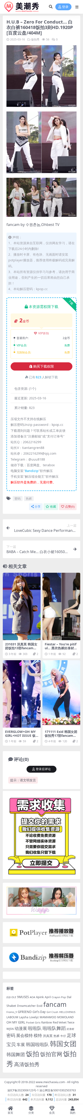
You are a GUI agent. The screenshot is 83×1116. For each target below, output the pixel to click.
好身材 (70, 1029)
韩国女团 (63, 1043)
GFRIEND (25, 1012)
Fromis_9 (11, 1012)
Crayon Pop (59, 997)
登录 (65, 7)
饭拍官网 (51, 1054)
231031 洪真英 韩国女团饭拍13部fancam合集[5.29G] (21, 648)
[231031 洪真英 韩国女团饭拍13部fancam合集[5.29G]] (22, 606)
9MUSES (23, 997)
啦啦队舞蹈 (54, 1028)
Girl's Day (39, 1012)
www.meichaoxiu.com (50, 1082)
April (48, 997)
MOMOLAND (65, 1017)
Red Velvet (59, 1022)
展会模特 (24, 1035)
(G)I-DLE (11, 997)
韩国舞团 (15, 1054)
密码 (18, 498)
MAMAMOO (48, 1017)
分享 (38, 506)
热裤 (29, 498)
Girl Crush (52, 1012)
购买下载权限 (43, 366)
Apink (40, 997)
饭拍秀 (35, 39)
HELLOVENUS (67, 1012)
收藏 (53, 506)
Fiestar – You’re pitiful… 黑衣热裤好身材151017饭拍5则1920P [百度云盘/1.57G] (61, 650)
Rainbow (46, 1022)
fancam (55, 1004)
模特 (38, 1035)
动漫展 (21, 1028)
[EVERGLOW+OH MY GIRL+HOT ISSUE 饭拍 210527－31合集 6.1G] (22, 694)
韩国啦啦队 (37, 1044)
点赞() (69, 506)
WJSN (10, 1029)
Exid (39, 1006)
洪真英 (48, 1036)
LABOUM (12, 1017)
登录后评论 (43, 769)
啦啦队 (35, 1028)
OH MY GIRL (15, 1022)
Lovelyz (34, 1017)
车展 (21, 1044)
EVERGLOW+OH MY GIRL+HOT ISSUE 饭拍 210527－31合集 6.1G (21, 737)
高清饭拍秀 (26, 1064)
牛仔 (63, 1036)
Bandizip (32, 471)
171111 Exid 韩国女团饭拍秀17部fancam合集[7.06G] (61, 735)
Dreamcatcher (26, 1006)
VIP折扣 (43, 333)
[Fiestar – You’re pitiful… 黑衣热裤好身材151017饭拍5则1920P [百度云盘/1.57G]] (61, 606)
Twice (70, 1022)
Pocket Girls (33, 1022)
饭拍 (32, 1053)
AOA (32, 997)
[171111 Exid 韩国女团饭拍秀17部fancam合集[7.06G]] (61, 694)
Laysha (23, 1017)
